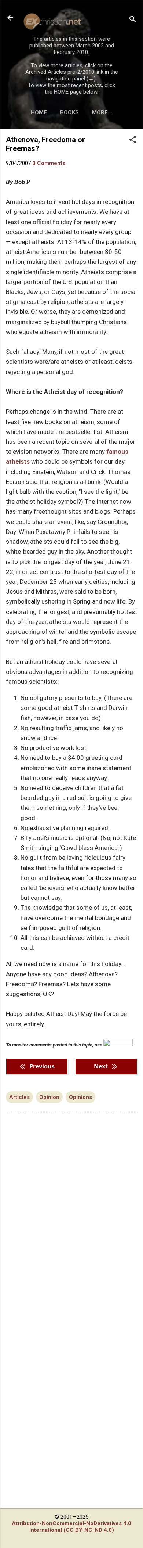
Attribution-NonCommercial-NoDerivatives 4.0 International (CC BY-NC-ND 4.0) (71, 1526)
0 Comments (48, 163)
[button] (132, 140)
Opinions (80, 1097)
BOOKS (69, 112)
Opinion (49, 1097)
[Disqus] (71, 1211)
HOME (39, 112)
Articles (19, 1097)
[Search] (132, 20)
